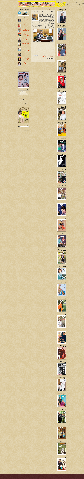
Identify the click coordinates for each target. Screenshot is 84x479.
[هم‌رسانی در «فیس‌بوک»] (35, 55)
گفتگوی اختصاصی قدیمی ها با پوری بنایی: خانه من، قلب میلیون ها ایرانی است (25, 49)
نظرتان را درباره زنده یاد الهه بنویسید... (25, 43)
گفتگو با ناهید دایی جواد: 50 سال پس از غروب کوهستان (26, 58)
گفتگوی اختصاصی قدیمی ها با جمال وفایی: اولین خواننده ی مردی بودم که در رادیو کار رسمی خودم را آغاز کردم (25, 30)
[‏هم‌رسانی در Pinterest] (34, 55)
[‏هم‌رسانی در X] (36, 55)
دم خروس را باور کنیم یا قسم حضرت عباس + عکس (26, 39)
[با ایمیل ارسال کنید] (37, 55)
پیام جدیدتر (53, 63)
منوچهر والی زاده (43, 56)
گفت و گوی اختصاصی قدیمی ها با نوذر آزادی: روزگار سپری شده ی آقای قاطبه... (25, 34)
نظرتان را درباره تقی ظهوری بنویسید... (26, 19)
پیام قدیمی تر (33, 63)
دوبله (46, 56)
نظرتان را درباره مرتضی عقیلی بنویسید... (26, 53)
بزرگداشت (49, 56)
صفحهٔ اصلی (43, 63)
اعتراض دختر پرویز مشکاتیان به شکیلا (26, 24)
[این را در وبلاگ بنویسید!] (37, 55)
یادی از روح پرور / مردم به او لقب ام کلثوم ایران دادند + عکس (25, 63)
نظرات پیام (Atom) (49, 65)
